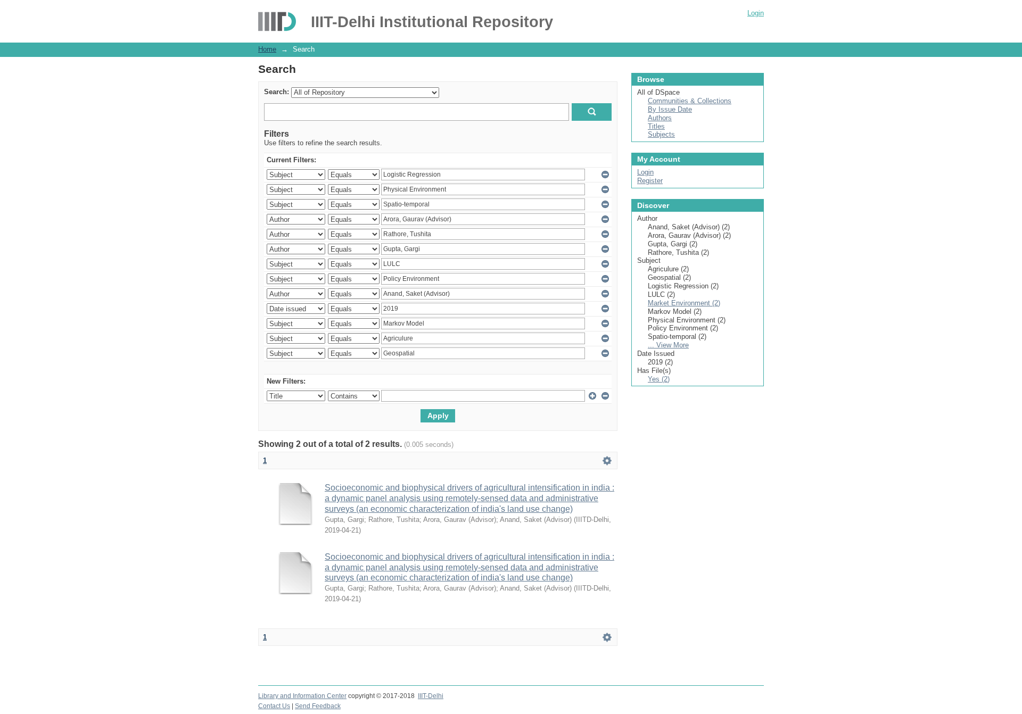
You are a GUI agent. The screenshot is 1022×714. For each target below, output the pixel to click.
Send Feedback (318, 706)
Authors (660, 118)
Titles (656, 126)
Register (650, 181)
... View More (668, 345)
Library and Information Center (302, 696)
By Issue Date (670, 109)
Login (755, 13)
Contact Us (274, 706)
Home (267, 49)
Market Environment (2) (684, 303)
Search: (276, 92)
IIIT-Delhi (430, 696)
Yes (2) (659, 379)
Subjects (661, 134)
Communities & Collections (689, 101)
